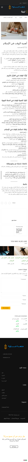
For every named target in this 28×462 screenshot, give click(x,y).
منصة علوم (14, 220)
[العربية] (26, 460)
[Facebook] (9, 203)
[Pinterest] (2, 203)
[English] (24, 460)
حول (2, 372)
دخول (21, 3)
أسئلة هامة (4, 398)
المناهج (3, 389)
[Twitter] (6, 203)
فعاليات (3, 392)
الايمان (17, 323)
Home (26, 17)
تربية (16, 17)
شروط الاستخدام (15, 418)
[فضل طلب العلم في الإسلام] (7, 250)
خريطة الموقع (7, 418)
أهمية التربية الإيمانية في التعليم (19, 230)
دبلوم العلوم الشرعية (21, 47)
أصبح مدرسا (4, 380)
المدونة (20, 17)
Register (24, 3)
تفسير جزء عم (15, 318)
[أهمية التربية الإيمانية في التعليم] (21, 250)
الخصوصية (22, 418)
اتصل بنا (3, 378)
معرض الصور (4, 395)
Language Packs (5, 407)
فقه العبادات (16, 328)
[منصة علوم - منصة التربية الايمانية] (17, 7)
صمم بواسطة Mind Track (14, 414)
